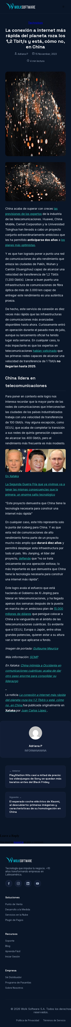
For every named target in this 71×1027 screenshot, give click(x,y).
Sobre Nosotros (14, 987)
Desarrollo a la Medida (17, 909)
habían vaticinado (45, 350)
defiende (25, 558)
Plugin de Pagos (14, 920)
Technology (35, 22)
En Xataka (12, 476)
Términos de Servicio (54, 1020)
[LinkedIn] (27, 883)
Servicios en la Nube (16, 914)
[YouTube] (37, 883)
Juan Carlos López (34, 710)
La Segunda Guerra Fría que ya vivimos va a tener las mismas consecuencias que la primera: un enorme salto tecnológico (35, 489)
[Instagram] (18, 883)
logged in (18, 842)
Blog (7, 946)
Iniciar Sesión (12, 956)
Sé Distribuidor (13, 977)
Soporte (9, 940)
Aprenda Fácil (12, 951)
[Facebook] (8, 883)
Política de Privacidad (27, 1020)
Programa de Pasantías (18, 982)
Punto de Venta (13, 904)
